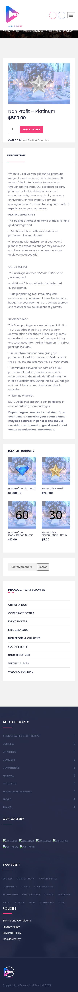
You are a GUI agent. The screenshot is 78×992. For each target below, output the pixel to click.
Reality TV (10, 783)
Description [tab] (16, 155)
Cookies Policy (12, 939)
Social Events (17, 646)
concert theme (48, 878)
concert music (26, 878)
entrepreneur (10, 894)
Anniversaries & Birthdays (21, 736)
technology (46, 902)
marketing (64, 894)
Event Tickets (17, 621)
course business (43, 886)
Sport (7, 799)
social (7, 902)
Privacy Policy (11, 927)
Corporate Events (21, 613)
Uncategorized (19, 655)
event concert (31, 894)
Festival (8, 775)
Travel (7, 807)
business (8, 878)
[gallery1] (10, 841)
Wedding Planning (21, 672)
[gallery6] (27, 847)
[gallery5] (10, 847)
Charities (9, 752)
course (25, 886)
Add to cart (31, 129)
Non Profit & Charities (29, 30)
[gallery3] (43, 841)
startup (19, 902)
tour (61, 902)
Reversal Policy (12, 933)
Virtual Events (18, 663)
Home (6, 30)
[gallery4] (60, 841)
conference (10, 886)
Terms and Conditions (17, 920)
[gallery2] (26, 841)
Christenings (17, 605)
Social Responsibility (17, 791)
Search (43, 567)
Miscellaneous (18, 630)
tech (32, 902)
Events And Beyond (32, 985)
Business (8, 744)
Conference (11, 767)
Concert (9, 760)
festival (49, 894)
